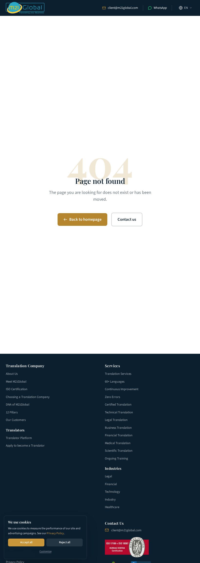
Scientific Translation (118, 450)
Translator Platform (19, 438)
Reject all (64, 542)
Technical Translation (119, 412)
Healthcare (112, 507)
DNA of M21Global (17, 404)
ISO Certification (16, 389)
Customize (45, 551)
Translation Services (118, 374)
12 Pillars (12, 412)
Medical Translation (117, 443)
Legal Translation (116, 420)
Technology (112, 492)
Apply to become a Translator (25, 445)
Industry (110, 499)
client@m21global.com (123, 8)
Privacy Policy (55, 533)
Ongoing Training (116, 458)
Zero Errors (112, 397)
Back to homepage (85, 219)
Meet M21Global (16, 381)
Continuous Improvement (121, 389)
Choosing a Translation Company (28, 397)
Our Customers (16, 420)
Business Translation (118, 428)
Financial (111, 484)
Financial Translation (118, 435)
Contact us (127, 219)
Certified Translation (118, 404)
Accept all (26, 542)
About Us (12, 374)
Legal (108, 476)
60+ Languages (114, 381)
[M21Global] (25, 8)
